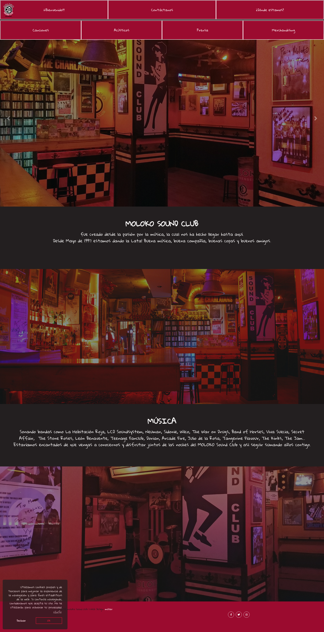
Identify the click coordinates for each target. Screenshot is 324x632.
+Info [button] (57, 611)
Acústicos (121, 30)
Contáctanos (162, 9)
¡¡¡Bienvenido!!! (55, 10)
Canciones (41, 30)
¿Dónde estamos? (270, 9)
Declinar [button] (21, 620)
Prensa (202, 30)
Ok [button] (48, 620)
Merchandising (283, 30)
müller (109, 609)
